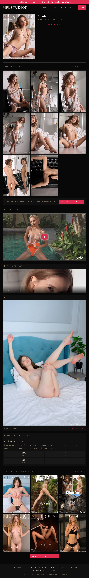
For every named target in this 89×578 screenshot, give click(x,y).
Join (82, 7)
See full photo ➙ (78, 428)
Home (9, 567)
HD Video (70, 7)
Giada (42, 16)
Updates (46, 7)
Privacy (52, 570)
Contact (64, 567)
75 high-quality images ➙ (51, 24)
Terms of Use (39, 570)
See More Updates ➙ (77, 67)
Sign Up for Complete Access (44, 556)
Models (58, 7)
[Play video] (44, 237)
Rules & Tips (76, 567)
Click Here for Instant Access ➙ (61, 2)
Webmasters (51, 567)
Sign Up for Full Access (72, 201)
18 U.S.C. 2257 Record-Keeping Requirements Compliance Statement (44, 574)
